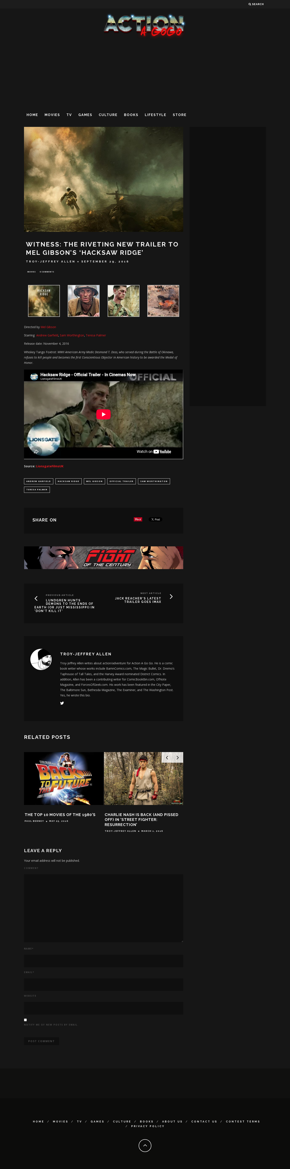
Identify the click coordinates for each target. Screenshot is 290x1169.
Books (131, 115)
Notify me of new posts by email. (51, 1024)
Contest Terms (243, 1121)
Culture (108, 115)
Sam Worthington (72, 335)
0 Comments (47, 272)
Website (30, 995)
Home (32, 115)
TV (69, 115)
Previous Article (60, 595)
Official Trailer (122, 481)
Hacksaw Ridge (68, 481)
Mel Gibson (94, 481)
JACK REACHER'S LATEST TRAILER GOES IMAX (138, 600)
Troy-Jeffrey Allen (51, 261)
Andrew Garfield (38, 481)
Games (85, 115)
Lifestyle (155, 115)
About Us (172, 1121)
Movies (52, 115)
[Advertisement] (145, 74)
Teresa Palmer (96, 335)
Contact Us (204, 1121)
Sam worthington (154, 481)
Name (29, 948)
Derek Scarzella (38, 826)
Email (29, 972)
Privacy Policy (148, 1126)
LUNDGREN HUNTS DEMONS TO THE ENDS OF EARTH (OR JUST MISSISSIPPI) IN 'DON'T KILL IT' (64, 606)
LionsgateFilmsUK (49, 466)
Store (180, 115)
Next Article (151, 593)
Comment (31, 868)
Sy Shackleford (118, 826)
